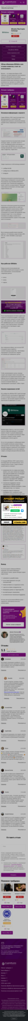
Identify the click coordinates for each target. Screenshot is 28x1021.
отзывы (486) (20, 522)
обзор (6, 522)
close (27, 496)
